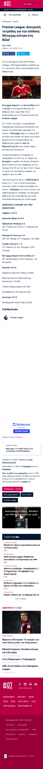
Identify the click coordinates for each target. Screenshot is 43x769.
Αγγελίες (22, 734)
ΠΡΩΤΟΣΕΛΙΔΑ (9, 706)
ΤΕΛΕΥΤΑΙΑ (11, 537)
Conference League (10, 542)
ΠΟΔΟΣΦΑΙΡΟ (9, 697)
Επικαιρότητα (8, 580)
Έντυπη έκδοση (11, 739)
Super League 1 (7, 636)
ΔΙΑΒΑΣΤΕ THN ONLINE (18, 9)
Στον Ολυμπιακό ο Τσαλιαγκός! (19, 659)
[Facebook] (20, 684)
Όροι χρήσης (22, 725)
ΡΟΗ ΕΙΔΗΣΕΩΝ (15, 15)
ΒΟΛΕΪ (31, 697)
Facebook (27, 466)
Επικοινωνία (10, 734)
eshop (24, 482)
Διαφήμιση (33, 734)
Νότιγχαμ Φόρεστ (11, 495)
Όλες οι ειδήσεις (20, 599)
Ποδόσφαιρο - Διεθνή (10, 22)
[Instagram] (25, 684)
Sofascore (19, 437)
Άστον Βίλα (26, 495)
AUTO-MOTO (23, 701)
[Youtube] (35, 684)
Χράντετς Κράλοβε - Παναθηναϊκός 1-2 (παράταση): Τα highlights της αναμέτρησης (21, 571)
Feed (34, 730)
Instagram (6, 469)
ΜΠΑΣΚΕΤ (21, 697)
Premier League (10, 500)
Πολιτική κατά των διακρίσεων (17, 730)
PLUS (34, 701)
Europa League (9, 554)
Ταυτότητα (10, 725)
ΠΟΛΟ (5, 701)
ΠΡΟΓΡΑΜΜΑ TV (25, 706)
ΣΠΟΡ (13, 701)
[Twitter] (30, 684)
